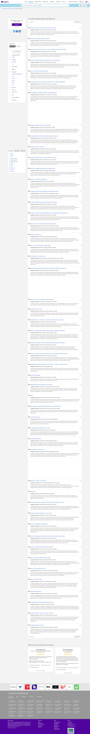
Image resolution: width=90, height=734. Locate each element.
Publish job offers (57, 729)
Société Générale (14, 161)
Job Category (14, 66)
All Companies (56, 723)
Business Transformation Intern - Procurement (41, 513)
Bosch (12, 153)
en (88, 1)
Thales (12, 163)
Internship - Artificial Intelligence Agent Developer (42, 299)
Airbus (12, 169)
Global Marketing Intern (35, 438)
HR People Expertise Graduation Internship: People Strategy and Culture (47, 502)
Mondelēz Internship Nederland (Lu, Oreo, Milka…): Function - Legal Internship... (49, 364)
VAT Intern (32, 491)
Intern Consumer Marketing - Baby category (40, 245)
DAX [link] (13, 84)
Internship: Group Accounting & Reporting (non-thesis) (43, 27)
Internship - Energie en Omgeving (38, 480)
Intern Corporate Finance (36, 579)
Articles (63, 1)
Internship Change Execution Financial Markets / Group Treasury (45, 60)
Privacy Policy (40, 726)
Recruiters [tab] (10, 150)
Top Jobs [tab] (17, 150)
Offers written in (15, 97)
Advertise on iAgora (41, 724)
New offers (14, 100)
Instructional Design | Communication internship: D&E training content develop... (49, 353)
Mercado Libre (14, 160)
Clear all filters (17, 51)
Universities (58, 1)
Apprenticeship (38, 1)
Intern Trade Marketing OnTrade (37, 568)
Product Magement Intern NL (37, 625)
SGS (11, 166)
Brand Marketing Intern (35, 234)
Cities (17, 696)
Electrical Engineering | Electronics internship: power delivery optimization (47, 536)
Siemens (12, 171)
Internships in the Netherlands (48, 665)
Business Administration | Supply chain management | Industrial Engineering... (48, 268)
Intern (31, 395)
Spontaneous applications (17, 74)
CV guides (55, 727)
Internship (31, 1)
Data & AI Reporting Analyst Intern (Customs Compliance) (43, 202)
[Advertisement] (45, 14)
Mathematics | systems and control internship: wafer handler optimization (47, 342)
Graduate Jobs (56, 724)
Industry (13, 69)
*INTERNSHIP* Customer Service (38, 256)
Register (17, 24)
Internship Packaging (35, 375)
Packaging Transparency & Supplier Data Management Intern (44, 191)
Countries (11, 696)
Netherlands (12, 8)
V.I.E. (13, 64)
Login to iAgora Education (72, 726)
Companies (51, 1)
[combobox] (45, 5)
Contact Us (40, 727)
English (13, 57)
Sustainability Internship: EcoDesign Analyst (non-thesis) (43, 157)
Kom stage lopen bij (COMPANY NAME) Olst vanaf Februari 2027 (45, 406)
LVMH (12, 155)
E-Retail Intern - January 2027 (37, 449)
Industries (31, 696)
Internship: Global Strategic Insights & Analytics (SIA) (42, 168)
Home (26, 1)
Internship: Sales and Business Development (40, 125)
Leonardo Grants (56, 728)
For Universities (70, 725)
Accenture (13, 168)
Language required (16, 54)
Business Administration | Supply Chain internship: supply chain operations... (48, 330)
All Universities (70, 722)
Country (13, 89)
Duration (14, 87)
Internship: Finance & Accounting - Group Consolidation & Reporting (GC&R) (48, 49)
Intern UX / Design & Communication (39, 524)
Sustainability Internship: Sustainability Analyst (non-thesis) (44, 136)
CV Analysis (84, 5)
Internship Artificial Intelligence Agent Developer (41, 546)
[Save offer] (80, 28)
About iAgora (40, 723)
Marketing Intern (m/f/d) (36, 309)
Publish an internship (73, 1)
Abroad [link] (18, 46)
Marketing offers (56, 726)
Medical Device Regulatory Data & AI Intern (40, 427)
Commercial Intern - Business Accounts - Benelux (41, 613)
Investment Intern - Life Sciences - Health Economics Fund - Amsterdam (47, 319)
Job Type (14, 59)
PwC (12, 156)
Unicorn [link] (13, 78)
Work (3, 8)
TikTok (12, 164)
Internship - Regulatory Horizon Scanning (39, 38)
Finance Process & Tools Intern (37, 146)
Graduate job (45, 1)
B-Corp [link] (13, 80)
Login (17, 26)
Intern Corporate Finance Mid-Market (39, 71)
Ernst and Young (14, 158)
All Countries (70, 723)
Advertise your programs (72, 724)
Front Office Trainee (35, 417)
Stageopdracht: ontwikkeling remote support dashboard (43, 92)
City (13, 94)
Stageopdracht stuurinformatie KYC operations (41, 384)
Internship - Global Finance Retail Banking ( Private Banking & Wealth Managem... (49, 213)
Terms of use (40, 725)
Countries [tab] (22, 150)
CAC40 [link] (13, 76)
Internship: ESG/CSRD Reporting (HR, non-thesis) (41, 602)
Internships (7, 8)
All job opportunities (57, 722)
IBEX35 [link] (13, 82)
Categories (23, 696)
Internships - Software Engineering (38, 179)
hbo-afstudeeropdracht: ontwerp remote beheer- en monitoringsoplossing (47, 81)
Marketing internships (35, 665)
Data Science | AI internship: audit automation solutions (43, 223)
